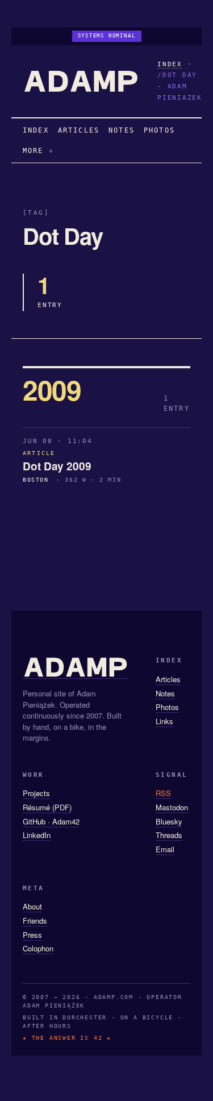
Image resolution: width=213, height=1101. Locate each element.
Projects (36, 793)
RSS (163, 793)
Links (164, 721)
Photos (167, 707)
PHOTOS (159, 130)
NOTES (121, 130)
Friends (35, 920)
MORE (33, 151)
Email (165, 849)
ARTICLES (78, 130)
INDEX (169, 64)
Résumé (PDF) (47, 807)
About (32, 906)
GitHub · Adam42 (51, 821)
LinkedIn (37, 835)
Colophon (38, 948)
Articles (168, 679)
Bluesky (169, 821)
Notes (165, 693)
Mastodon (172, 807)
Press (32, 934)
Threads (169, 835)
